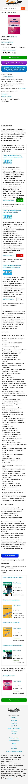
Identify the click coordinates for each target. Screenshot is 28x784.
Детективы (14, 717)
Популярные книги (14, 740)
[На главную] (14, 2)
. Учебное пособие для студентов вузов (12, 266)
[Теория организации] (7, 687)
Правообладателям (7, 42)
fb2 (20, 88)
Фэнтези (14, 733)
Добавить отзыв (10, 555)
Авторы (14, 746)
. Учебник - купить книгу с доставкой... (12, 211)
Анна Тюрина (13, 36)
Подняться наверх (14, 700)
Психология (14, 725)
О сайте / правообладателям (14, 751)
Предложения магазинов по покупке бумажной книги (14, 69)
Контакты (14, 748)
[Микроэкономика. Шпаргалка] (7, 612)
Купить (20, 200)
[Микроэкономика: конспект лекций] (7, 589)
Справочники (9, 76)
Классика (14, 720)
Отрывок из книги (6, 96)
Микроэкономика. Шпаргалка (11, 600)
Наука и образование (14, 728)
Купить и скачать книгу (14, 63)
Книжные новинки (14, 738)
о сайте (10, 779)
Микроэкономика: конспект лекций (12, 577)
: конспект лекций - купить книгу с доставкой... (13, 156)
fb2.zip (24, 88)
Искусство (14, 723)
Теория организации (9, 675)
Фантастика (14, 731)
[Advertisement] (14, 114)
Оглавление (4, 94)
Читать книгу (15, 57)
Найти (23, 8)
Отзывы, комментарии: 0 (8, 50)
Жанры (14, 743)
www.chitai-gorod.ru (8, 200)
